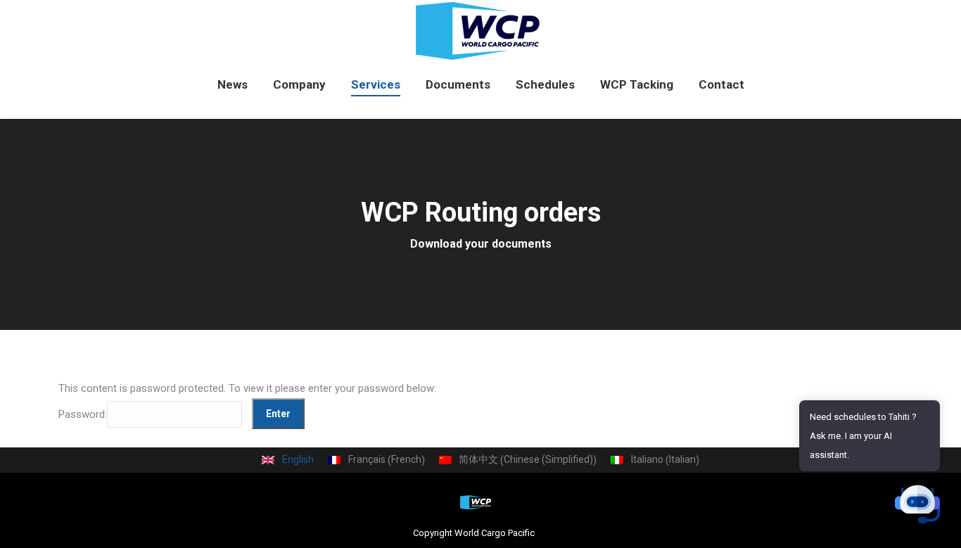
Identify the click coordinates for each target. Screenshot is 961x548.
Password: (82, 413)
